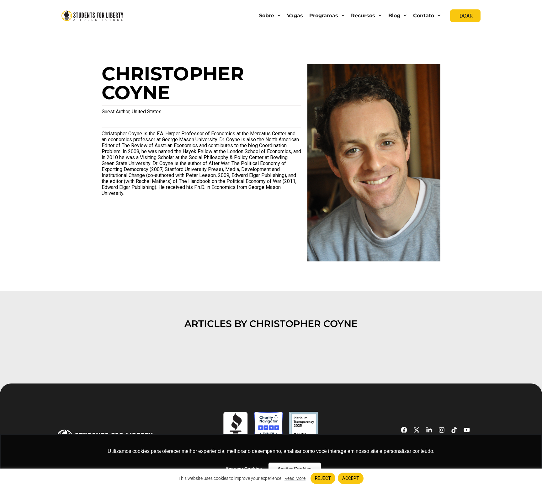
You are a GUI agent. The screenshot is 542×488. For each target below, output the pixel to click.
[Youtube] (466, 430)
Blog (394, 16)
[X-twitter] (416, 430)
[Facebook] (404, 430)
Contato (423, 16)
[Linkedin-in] (429, 430)
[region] (271, 478)
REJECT (323, 478)
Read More (295, 478)
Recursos (363, 16)
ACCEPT (350, 478)
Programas (323, 16)
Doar (466, 16)
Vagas (295, 16)
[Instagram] (441, 430)
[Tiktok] (454, 430)
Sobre (266, 16)
